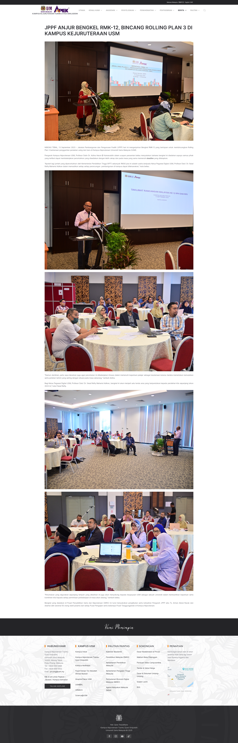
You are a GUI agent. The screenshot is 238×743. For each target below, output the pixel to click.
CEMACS (79, 690)
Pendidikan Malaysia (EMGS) (117, 657)
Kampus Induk (81, 652)
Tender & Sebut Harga (146, 668)
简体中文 (181, 2)
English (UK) (189, 2)
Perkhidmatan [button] (147, 10)
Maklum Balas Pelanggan (147, 657)
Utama (82, 10)
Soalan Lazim (142, 682)
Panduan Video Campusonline (149, 663)
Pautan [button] (193, 10)
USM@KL (79, 685)
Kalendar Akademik (114, 652)
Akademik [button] (110, 10)
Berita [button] (181, 10)
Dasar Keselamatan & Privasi (148, 652)
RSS (138, 687)
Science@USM (81, 695)
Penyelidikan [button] (127, 10)
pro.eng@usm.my (57, 671)
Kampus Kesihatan (82, 665)
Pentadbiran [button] (166, 10)
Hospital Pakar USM (83, 679)
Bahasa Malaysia (172, 2)
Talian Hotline (57, 686)
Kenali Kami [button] (94, 10)
